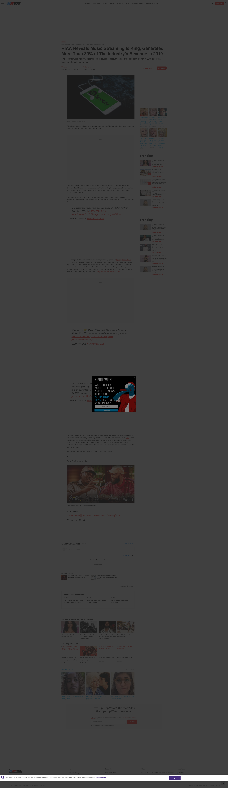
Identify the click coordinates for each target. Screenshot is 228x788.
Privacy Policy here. (101, 777)
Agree (175, 778)
